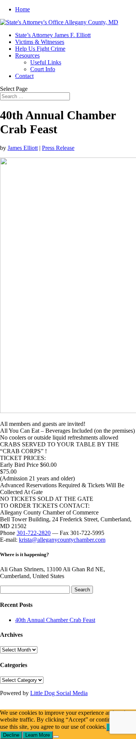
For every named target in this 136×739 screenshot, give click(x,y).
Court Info (42, 69)
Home (22, 9)
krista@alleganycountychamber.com (62, 539)
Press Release (58, 148)
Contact (24, 76)
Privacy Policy (25, 706)
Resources (27, 55)
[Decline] (56, 737)
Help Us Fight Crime (40, 48)
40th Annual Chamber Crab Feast (55, 620)
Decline (11, 735)
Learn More (37, 735)
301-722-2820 (34, 533)
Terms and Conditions (76, 706)
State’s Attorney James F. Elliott (53, 35)
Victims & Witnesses (39, 42)
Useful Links (45, 62)
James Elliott (23, 148)
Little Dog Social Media (59, 693)
